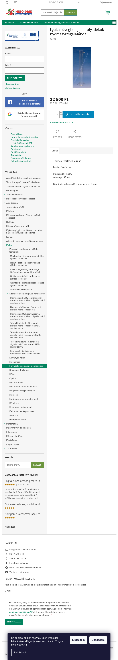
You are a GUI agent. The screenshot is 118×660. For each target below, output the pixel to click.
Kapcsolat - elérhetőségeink (24, 137)
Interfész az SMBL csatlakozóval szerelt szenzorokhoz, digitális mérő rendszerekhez (27, 300)
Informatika (11, 432)
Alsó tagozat (12, 203)
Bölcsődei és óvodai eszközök (20, 198)
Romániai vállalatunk (21, 158)
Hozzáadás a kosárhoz (80, 114)
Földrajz (10, 211)
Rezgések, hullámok (19, 370)
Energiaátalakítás (17, 419)
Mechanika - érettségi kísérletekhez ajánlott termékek (27, 257)
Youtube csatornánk (19, 572)
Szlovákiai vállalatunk (21, 161)
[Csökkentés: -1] (61, 116)
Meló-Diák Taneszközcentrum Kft (25, 567)
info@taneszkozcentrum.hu (22, 549)
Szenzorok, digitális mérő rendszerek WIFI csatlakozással (25, 352)
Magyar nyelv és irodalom (18, 428)
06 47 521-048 (16, 554)
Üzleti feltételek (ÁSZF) (22, 143)
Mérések (13, 395)
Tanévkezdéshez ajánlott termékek (23, 186)
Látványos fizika (17, 357)
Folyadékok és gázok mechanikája (26, 366)
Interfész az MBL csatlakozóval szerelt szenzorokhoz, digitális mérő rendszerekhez (27, 316)
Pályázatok (16, 149)
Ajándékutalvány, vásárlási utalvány (23, 178)
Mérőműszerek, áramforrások (23, 399)
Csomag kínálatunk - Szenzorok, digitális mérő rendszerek (26, 308)
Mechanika (14, 362)
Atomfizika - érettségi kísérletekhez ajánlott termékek (27, 284)
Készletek (14, 403)
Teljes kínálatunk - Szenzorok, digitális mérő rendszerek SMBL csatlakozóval (25, 335)
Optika (12, 378)
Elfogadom (98, 640)
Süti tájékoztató (18, 152)
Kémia (9, 237)
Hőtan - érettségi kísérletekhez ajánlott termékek (25, 264)
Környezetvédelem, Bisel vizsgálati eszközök (23, 216)
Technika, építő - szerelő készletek (23, 182)
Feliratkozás (14, 621)
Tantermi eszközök (15, 207)
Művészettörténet (14, 436)
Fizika (9, 245)
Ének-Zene (11, 440)
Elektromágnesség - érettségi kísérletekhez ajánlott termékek (25, 270)
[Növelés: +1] (61, 112)
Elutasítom (78, 640)
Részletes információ (60, 122)
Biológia (10, 222)
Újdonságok (12, 190)
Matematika (12, 424)
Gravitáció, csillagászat (21, 289)
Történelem (12, 448)
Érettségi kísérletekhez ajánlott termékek (24, 250)
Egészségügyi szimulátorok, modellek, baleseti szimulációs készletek (24, 231)
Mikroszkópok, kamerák (17, 226)
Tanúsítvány (17, 155)
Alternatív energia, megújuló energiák (24, 241)
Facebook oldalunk (18, 563)
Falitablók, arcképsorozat (21, 411)
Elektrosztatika (16, 382)
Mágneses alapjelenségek (22, 390)
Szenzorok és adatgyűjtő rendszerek (27, 293)
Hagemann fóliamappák (21, 407)
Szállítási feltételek (20, 140)
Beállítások (20, 652)
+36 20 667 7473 (17, 558)
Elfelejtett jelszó (12, 88)
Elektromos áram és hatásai (23, 386)
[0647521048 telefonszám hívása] (9, 2)
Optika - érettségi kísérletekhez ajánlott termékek (25, 277)
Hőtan (12, 374)
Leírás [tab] (55, 150)
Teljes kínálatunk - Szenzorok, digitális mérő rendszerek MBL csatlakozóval (24, 326)
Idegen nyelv (12, 444)
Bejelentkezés (14, 78)
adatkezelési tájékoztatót (21, 612)
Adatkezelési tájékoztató (22, 146)
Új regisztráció (12, 84)
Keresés (71, 12)
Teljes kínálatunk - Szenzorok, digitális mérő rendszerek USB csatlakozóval (24, 344)
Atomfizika (14, 415)
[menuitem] (9, 22)
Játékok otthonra (14, 194)
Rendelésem (56, 2)
